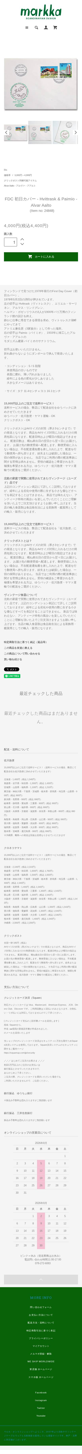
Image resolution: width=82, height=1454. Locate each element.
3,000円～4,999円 (23, 175)
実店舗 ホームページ (41, 1369)
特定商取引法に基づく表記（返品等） (26, 642)
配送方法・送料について (41, 1322)
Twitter (41, 1408)
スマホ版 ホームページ (40, 1377)
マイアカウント (41, 1346)
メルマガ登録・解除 (41, 1354)
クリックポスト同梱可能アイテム (20, 180)
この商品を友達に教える (18, 648)
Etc (5, 170)
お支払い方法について (41, 1315)
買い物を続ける (13, 659)
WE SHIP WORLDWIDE (41, 1361)
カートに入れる (44, 256)
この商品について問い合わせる (22, 653)
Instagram (41, 1400)
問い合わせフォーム (41, 1307)
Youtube (41, 1416)
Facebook (41, 1392)
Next (75, 132)
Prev (6, 132)
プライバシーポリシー (41, 1338)
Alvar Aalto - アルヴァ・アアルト (20, 185)
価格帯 (7, 175)
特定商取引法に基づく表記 (40, 1330)
